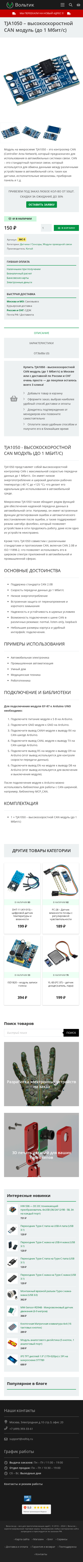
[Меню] (62, 5)
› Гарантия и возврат (42, 1546)
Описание (41, 333)
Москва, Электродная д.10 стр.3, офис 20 (36, 1422)
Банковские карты (18, 278)
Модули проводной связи (57, 244)
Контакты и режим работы (23, 1484)
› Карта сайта (21, 1539)
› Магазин (38, 1539)
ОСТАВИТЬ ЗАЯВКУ (42, 204)
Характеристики (41, 343)
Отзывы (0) (41, 353)
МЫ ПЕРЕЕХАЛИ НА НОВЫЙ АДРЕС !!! (42, 13)
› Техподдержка (67, 1546)
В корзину (68, 227)
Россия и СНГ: (15, 310)
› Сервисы (61, 1539)
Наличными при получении (24, 269)
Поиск (71, 1032)
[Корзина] (78, 5)
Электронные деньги (19, 282)
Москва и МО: (16, 301)
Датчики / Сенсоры (31, 244)
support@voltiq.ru (21, 1439)
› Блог (49, 1539)
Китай (29, 248)
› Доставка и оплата (16, 1546)
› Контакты (40, 1554)
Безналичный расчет (19, 273)
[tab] (41, 333)
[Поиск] (70, 5)
